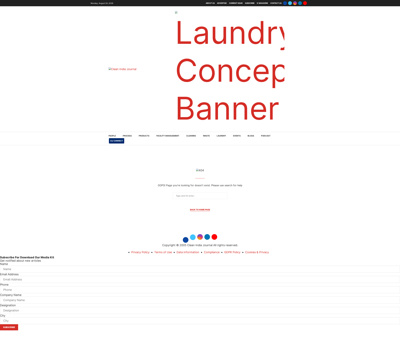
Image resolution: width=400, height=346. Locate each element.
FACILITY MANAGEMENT (167, 136)
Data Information (188, 252)
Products (144, 136)
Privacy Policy (140, 252)
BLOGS (251, 136)
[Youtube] (305, 3)
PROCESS (127, 136)
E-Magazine (262, 3)
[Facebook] (285, 3)
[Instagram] (295, 3)
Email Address (9, 274)
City (2, 315)
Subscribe (250, 3)
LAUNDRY (221, 136)
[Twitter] (290, 3)
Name (4, 264)
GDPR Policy (232, 252)
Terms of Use (163, 252)
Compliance (212, 252)
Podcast (265, 136)
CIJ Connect (116, 141)
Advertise (222, 3)
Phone (4, 284)
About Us (210, 3)
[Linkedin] (300, 3)
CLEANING (191, 136)
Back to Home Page (200, 209)
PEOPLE (112, 136)
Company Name (10, 295)
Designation (8, 305)
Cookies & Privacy (257, 252)
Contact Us (276, 3)
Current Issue (236, 3)
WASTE (206, 136)
